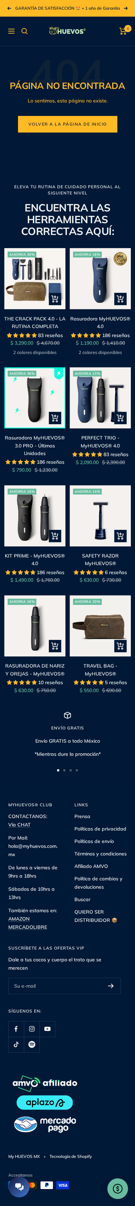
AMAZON (19, 919)
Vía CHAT (19, 825)
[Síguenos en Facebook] (16, 1029)
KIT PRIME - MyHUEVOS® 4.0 (35, 559)
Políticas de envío (94, 841)
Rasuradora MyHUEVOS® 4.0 (100, 322)
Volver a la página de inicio (67, 124)
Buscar (82, 899)
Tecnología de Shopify (71, 1156)
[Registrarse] (111, 985)
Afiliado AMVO (91, 866)
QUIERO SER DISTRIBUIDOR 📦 (95, 916)
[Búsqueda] (24, 31)
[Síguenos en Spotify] (31, 1044)
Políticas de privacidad (100, 829)
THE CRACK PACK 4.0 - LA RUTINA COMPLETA (34, 322)
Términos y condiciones (100, 854)
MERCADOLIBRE (27, 927)
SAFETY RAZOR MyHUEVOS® (100, 559)
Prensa (82, 816)
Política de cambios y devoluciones (98, 883)
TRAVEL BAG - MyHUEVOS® (100, 670)
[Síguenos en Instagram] (31, 1029)
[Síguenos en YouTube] (47, 1029)
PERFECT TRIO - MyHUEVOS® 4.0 (100, 441)
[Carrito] (123, 31)
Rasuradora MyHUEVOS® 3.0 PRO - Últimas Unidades (35, 445)
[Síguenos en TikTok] (16, 1044)
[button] (22, 335)
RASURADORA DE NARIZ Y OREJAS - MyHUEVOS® (34, 670)
